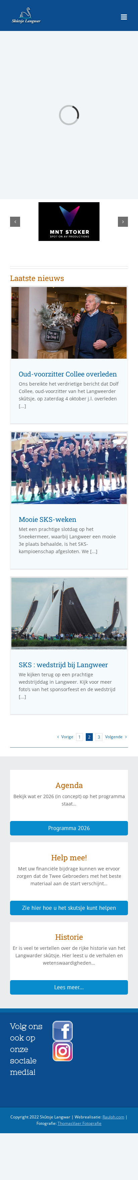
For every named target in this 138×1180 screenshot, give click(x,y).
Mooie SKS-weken (47, 519)
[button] (15, 222)
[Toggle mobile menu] (124, 17)
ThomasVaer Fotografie (79, 1123)
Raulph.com (113, 1117)
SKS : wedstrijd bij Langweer (63, 664)
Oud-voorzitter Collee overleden (68, 373)
